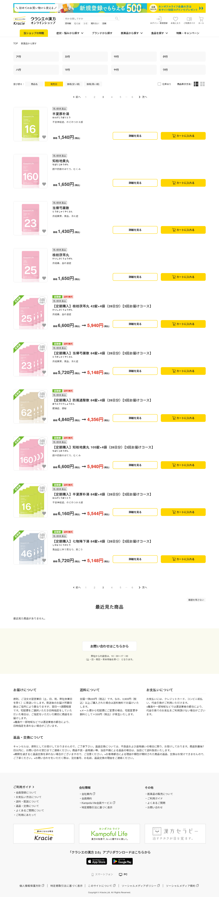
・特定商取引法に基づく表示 (95, 807)
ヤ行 (116, 70)
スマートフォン (104, 874)
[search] (116, 18)
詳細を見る (135, 136)
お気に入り (175, 23)
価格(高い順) (93, 84)
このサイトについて (100, 885)
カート (201, 23)
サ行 (116, 56)
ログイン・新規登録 (159, 23)
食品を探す (157, 33)
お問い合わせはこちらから (109, 646)
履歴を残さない (196, 599)
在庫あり (166, 84)
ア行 (18, 56)
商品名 (34, 84)
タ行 (165, 56)
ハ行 (18, 70)
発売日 (54, 84)
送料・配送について (27, 801)
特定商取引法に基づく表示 (66, 885)
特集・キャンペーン (187, 33)
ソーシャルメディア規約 (180, 885)
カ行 (67, 56)
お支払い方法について (29, 797)
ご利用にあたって (26, 815)
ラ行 (165, 70)
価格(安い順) (73, 84)
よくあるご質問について (30, 810)
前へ (78, 97)
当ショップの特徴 (34, 33)
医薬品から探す (130, 33)
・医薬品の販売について (159, 794)
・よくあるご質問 (155, 803)
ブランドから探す (102, 33)
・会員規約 (85, 798)
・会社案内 (85, 794)
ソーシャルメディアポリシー (139, 885)
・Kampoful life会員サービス (95, 803)
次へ (144, 97)
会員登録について (26, 792)
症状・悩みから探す (68, 33)
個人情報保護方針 (30, 885)
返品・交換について (27, 806)
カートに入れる (185, 136)
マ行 (67, 70)
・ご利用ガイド (154, 798)
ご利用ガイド (189, 23)
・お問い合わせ (154, 807)
